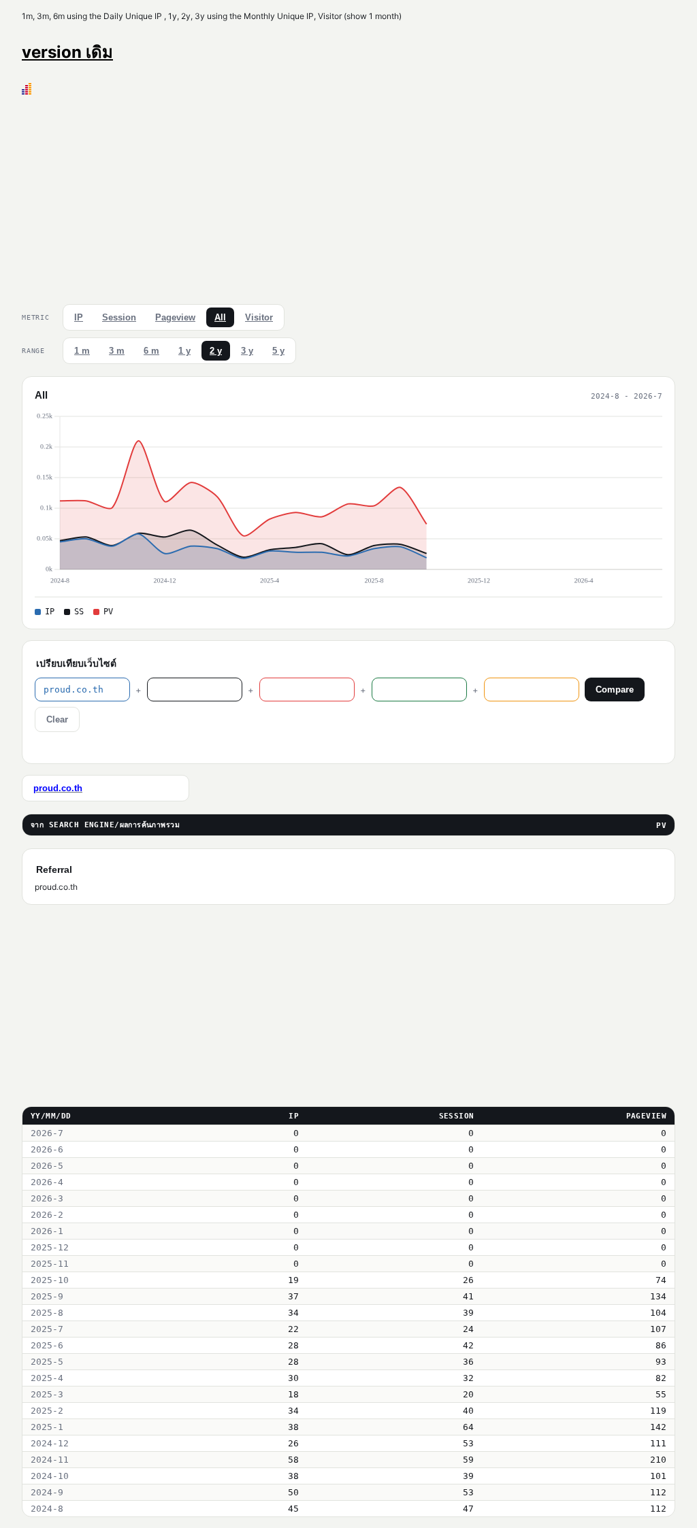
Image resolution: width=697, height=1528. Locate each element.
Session (119, 317)
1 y (184, 351)
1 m (82, 351)
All (220, 317)
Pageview (175, 317)
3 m (117, 351)
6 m (151, 351)
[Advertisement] (348, 196)
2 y (216, 351)
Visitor (259, 317)
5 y (278, 351)
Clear (57, 719)
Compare (615, 689)
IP (78, 317)
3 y (247, 351)
